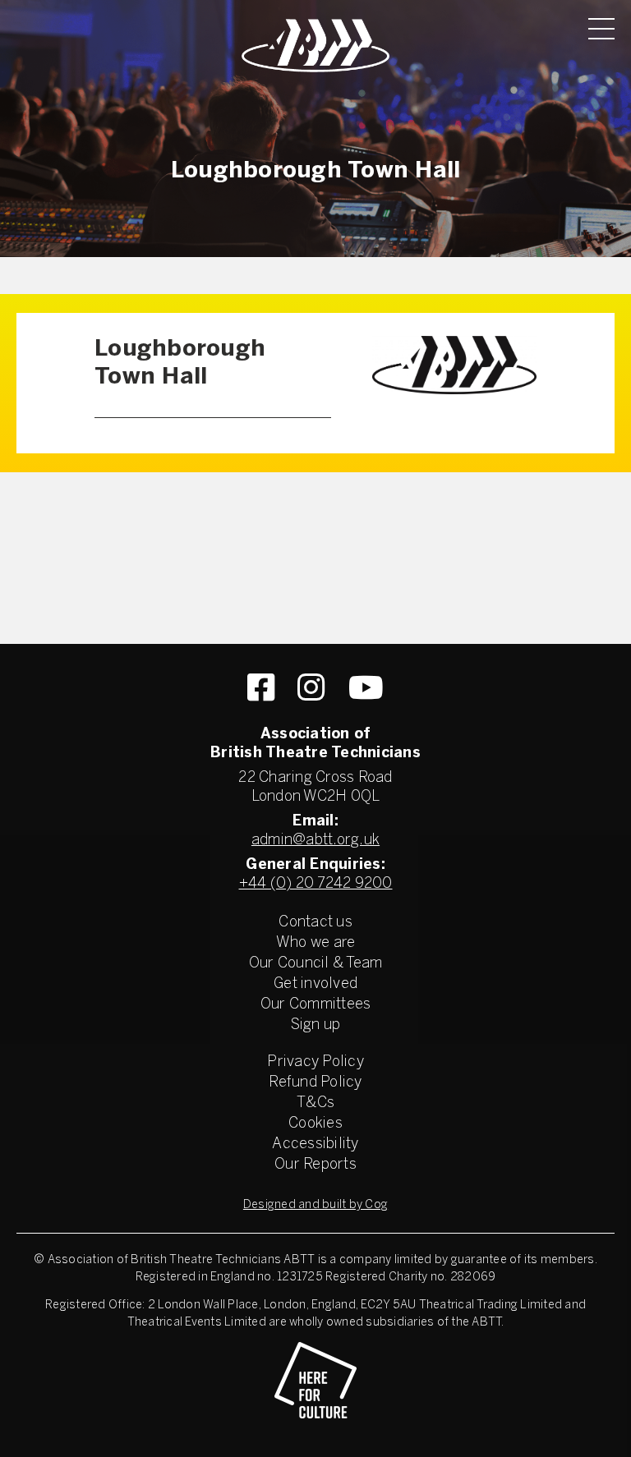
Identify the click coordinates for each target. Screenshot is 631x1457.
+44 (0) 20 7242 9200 (316, 884)
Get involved (315, 984)
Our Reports (315, 1165)
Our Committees (315, 1005)
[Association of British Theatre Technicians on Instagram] (311, 687)
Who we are (316, 943)
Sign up (316, 1025)
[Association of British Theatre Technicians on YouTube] (366, 687)
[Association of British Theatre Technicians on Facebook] (260, 687)
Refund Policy (315, 1083)
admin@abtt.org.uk (315, 841)
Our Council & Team (316, 964)
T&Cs (315, 1103)
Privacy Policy (315, 1062)
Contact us (315, 923)
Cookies (315, 1124)
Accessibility (315, 1144)
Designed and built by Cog (315, 1205)
